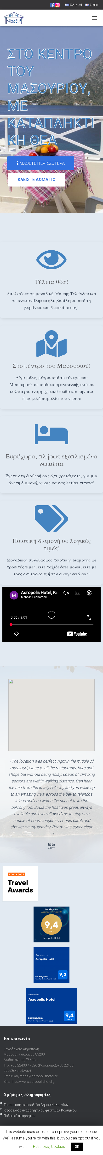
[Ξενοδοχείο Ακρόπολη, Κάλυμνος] (16, 18)
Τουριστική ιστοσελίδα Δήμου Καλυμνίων (36, 1105)
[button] (40, 163)
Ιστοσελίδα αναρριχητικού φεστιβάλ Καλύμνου (40, 1110)
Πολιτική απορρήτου (19, 1116)
